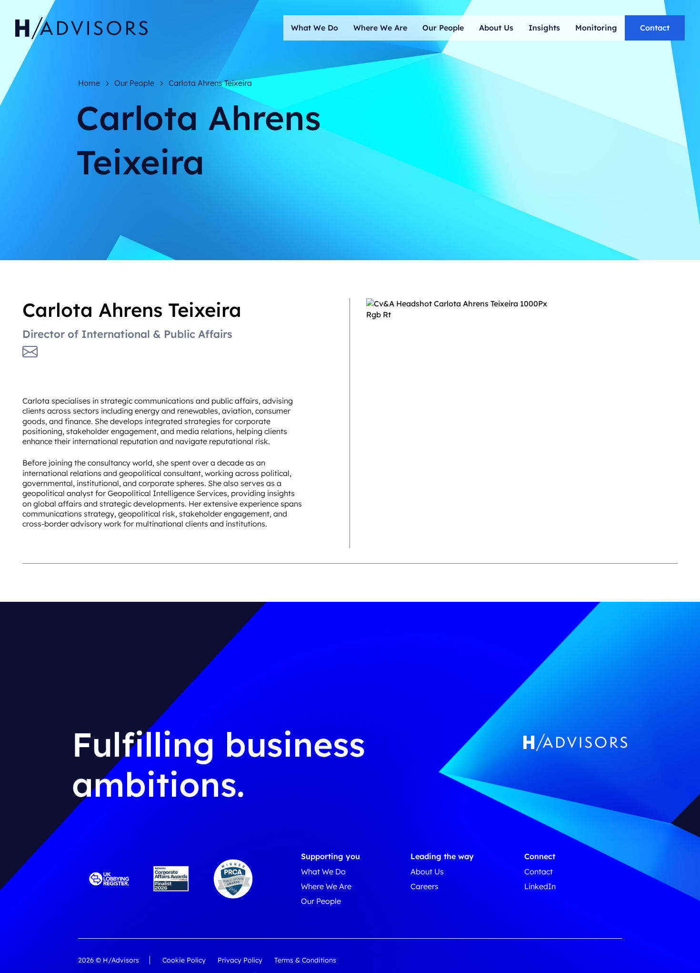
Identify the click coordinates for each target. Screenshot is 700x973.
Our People (443, 27)
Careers (424, 886)
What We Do (314, 27)
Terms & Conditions (305, 960)
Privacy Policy (240, 960)
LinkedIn (540, 886)
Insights (544, 27)
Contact (655, 27)
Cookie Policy (184, 960)
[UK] (81, 28)
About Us (496, 27)
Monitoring (596, 27)
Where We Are (380, 27)
